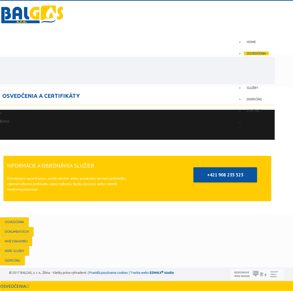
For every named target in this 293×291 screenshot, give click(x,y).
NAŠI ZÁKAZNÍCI (16, 241)
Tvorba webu (139, 273)
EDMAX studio (161, 273)
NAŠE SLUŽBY (14, 251)
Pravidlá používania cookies (108, 273)
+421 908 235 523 (225, 175)
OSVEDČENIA (14, 222)
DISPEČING (12, 260)
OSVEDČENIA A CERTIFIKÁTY (41, 96)
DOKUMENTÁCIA (17, 231)
